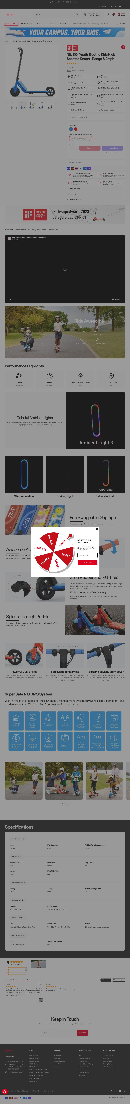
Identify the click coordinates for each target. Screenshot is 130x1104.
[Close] (97, 529)
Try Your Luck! (87, 563)
